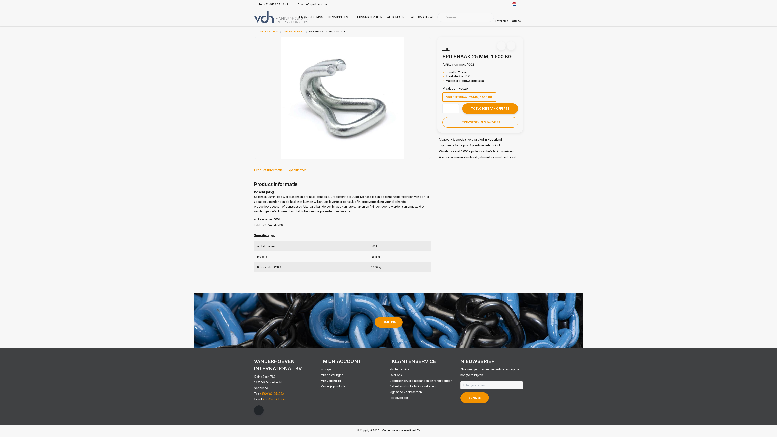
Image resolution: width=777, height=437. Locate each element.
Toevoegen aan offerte (490, 108)
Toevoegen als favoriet (481, 122)
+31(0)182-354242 (272, 393)
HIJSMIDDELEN (338, 17)
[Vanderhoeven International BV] (281, 17)
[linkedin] (259, 410)
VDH (446, 49)
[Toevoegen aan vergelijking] (511, 45)
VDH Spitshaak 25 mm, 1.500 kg (469, 97)
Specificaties (297, 170)
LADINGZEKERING (311, 17)
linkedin (389, 322)
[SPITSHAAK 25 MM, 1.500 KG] (342, 98)
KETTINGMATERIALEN (367, 17)
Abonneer (475, 397)
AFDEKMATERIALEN (424, 17)
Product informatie (268, 170)
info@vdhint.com (274, 399)
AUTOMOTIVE (396, 17)
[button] (501, 45)
